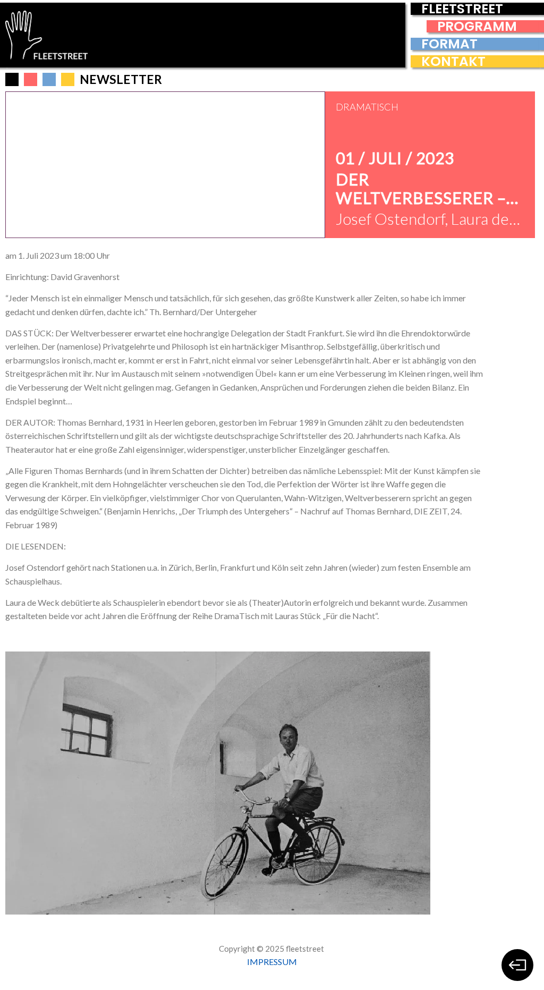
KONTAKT (453, 61)
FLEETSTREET (462, 9)
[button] (30, 79)
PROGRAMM (477, 26)
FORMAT (449, 44)
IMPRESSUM (272, 962)
